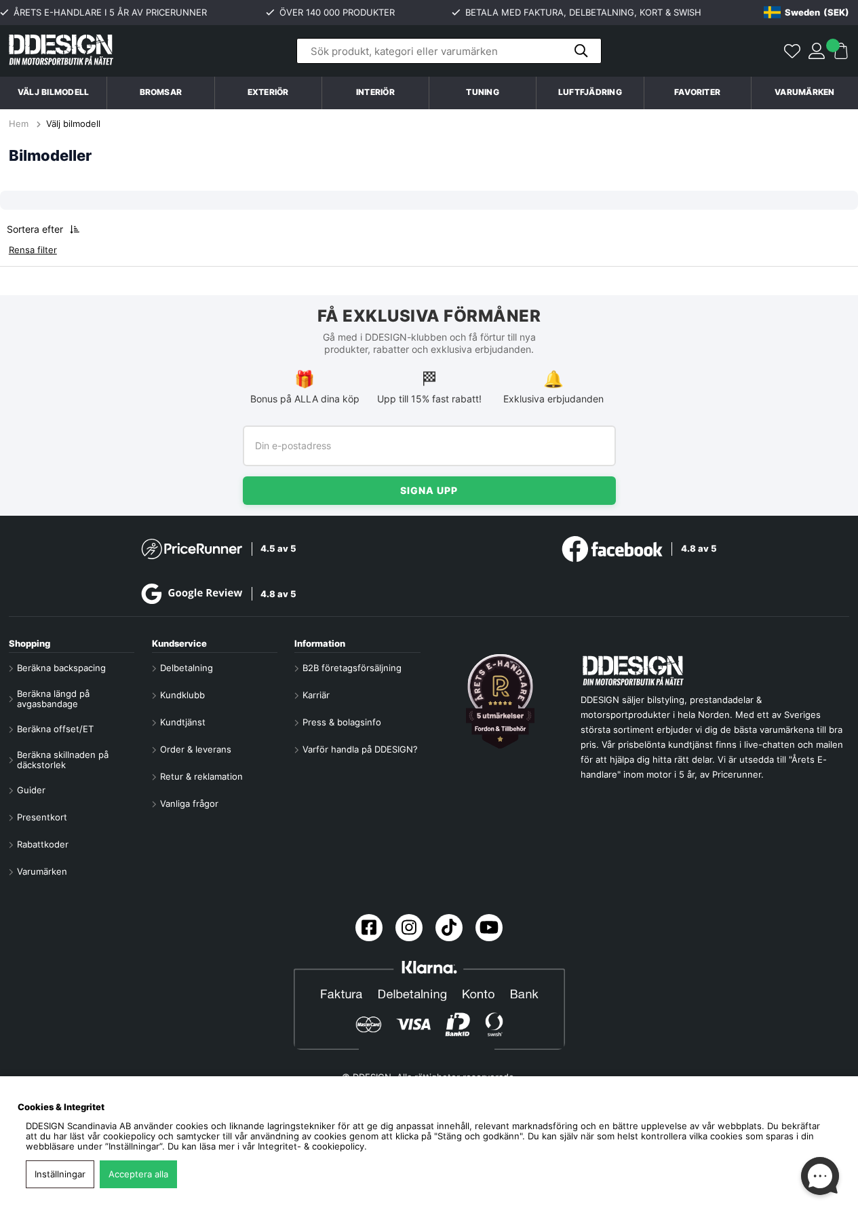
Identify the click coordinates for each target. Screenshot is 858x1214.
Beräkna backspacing (61, 668)
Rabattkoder (43, 844)
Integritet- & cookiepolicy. (312, 1146)
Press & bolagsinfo (342, 722)
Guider (31, 790)
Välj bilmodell (53, 92)
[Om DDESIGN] (500, 701)
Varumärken (804, 92)
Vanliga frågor (189, 804)
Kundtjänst (183, 722)
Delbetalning (186, 668)
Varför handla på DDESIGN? (360, 749)
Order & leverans (195, 749)
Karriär (316, 695)
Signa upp (429, 490)
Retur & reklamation (201, 777)
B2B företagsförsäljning (352, 668)
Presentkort (42, 817)
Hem (20, 124)
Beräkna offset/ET (55, 729)
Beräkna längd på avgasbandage (53, 699)
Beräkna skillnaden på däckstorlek (63, 760)
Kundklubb (182, 695)
